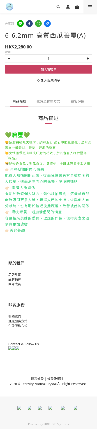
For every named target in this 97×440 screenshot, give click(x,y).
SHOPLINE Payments (56, 424)
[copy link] (47, 23)
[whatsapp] (38, 23)
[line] (20, 23)
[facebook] (29, 23)
